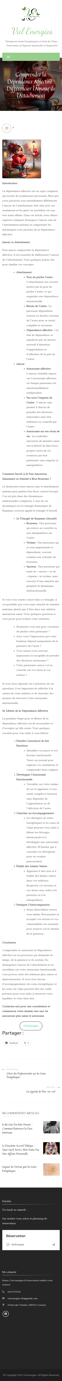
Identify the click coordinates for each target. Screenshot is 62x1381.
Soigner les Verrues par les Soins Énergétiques (19, 1169)
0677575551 (14, 1292)
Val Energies (32, 31)
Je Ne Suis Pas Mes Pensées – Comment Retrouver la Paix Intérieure (17, 1128)
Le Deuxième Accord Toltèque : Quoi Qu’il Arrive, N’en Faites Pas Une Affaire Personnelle (20, 1149)
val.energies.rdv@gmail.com (22, 1298)
